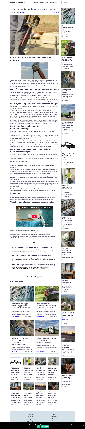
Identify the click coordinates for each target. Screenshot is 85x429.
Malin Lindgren (15, 316)
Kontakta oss (53, 2)
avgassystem (67, 222)
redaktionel (56, 12)
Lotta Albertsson (40, 316)
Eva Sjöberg (14, 351)
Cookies (47, 2)
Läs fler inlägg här (34, 277)
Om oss (42, 2)
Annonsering (36, 2)
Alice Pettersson (40, 351)
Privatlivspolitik (45, 426)
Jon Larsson (22, 12)
